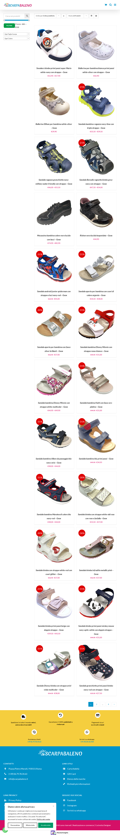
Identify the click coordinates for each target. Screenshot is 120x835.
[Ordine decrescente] (64, 15)
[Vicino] (53, 806)
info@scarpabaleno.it (18, 779)
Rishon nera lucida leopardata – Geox (96, 235)
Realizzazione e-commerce (83, 825)
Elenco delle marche (76, 779)
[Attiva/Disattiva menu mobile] (115, 5)
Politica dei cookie (43, 819)
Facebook (71, 800)
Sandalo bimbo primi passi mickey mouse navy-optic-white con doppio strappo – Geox (96, 630)
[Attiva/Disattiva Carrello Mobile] (106, 5)
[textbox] (16, 34)
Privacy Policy (15, 800)
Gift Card (71, 774)
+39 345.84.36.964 (87, 742)
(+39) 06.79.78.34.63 (18, 774)
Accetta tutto (46, 825)
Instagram (72, 805)
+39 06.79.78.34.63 (34, 742)
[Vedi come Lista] (96, 15)
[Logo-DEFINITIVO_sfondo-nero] (60, 750)
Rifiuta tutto (30, 825)
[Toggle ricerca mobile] (110, 5)
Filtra (9, 26)
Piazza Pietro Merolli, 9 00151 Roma (25, 768)
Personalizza (15, 825)
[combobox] (17, 34)
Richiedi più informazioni (78, 784)
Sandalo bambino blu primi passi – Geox (96, 458)
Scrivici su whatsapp (76, 810)
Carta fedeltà (73, 768)
